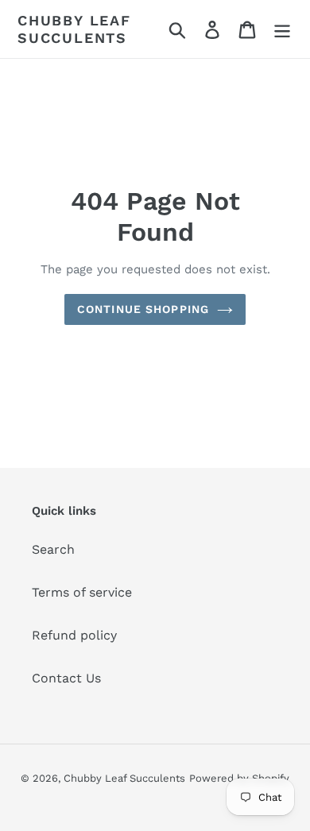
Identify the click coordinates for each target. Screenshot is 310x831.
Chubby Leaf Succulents (74, 29)
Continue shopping (143, 309)
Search (53, 549)
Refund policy (74, 635)
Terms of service (82, 592)
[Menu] (282, 29)
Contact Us (66, 678)
